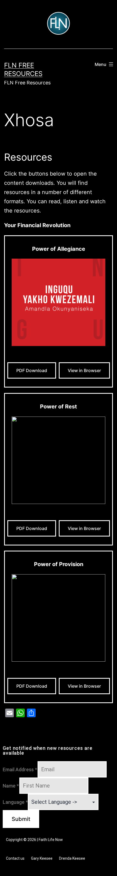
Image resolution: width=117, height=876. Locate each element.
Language (15, 802)
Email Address (20, 769)
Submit (21, 819)
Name (11, 786)
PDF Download (31, 370)
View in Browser (84, 370)
